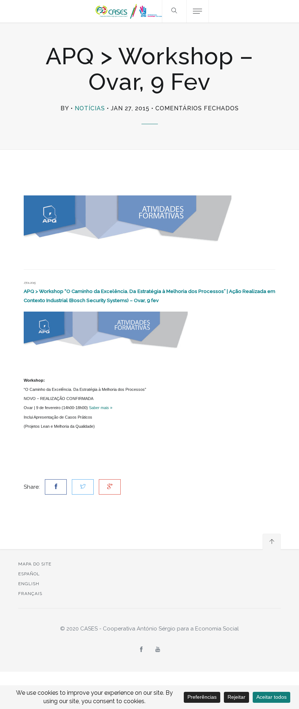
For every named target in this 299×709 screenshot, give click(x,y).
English (28, 583)
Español (29, 573)
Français (30, 593)
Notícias (90, 108)
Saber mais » (100, 407)
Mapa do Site (34, 564)
